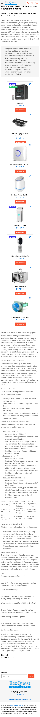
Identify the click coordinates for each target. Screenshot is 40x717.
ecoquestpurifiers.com (17, 705)
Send (31, 676)
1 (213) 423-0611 (20, 692)
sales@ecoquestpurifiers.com (20, 699)
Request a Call (20, 694)
